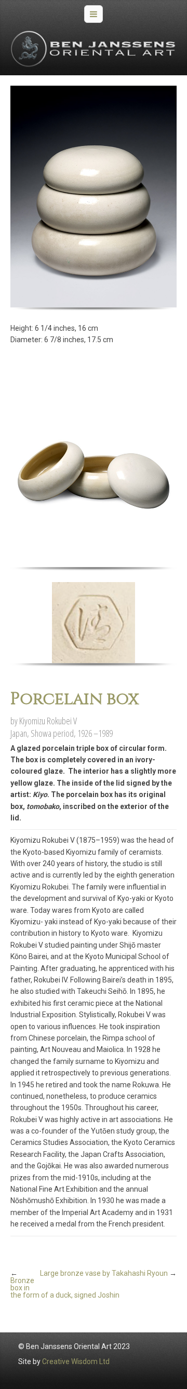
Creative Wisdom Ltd (76, 1361)
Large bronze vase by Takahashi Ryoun (104, 1273)
